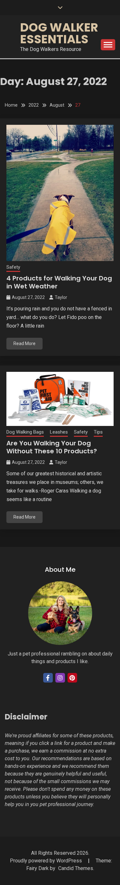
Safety (13, 267)
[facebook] (48, 678)
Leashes (59, 432)
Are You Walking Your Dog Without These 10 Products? (51, 447)
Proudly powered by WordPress (46, 861)
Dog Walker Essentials (59, 33)
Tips (98, 432)
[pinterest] (72, 678)
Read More (24, 343)
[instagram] (60, 678)
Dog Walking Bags (25, 432)
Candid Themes (75, 868)
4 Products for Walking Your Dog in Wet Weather (59, 282)
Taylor (61, 297)
